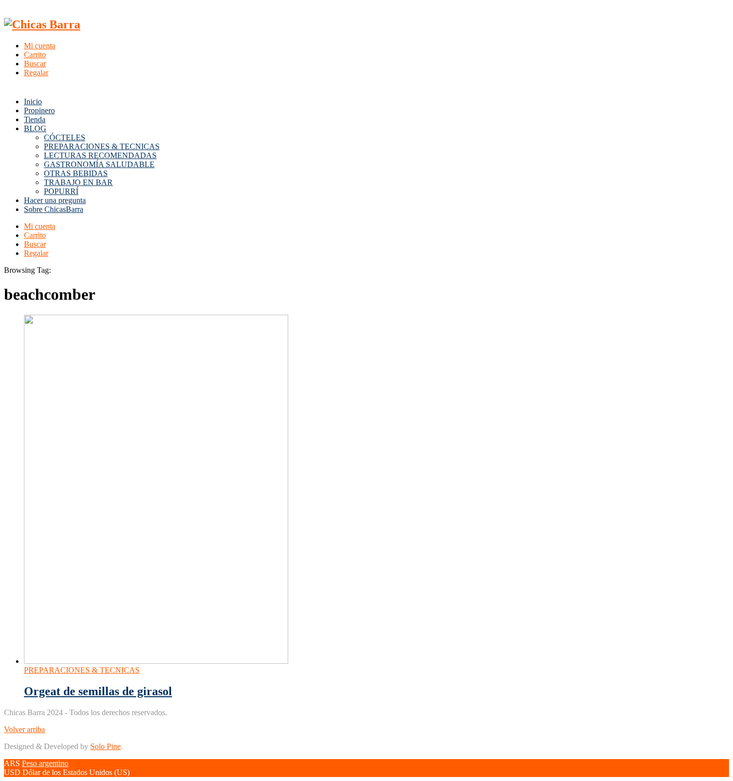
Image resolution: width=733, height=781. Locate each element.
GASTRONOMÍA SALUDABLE (99, 164)
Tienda (34, 119)
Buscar (35, 63)
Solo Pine (105, 746)
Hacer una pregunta (55, 200)
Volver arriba (24, 729)
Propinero (39, 110)
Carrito (35, 54)
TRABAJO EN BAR (78, 182)
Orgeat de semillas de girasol (98, 691)
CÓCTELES (64, 137)
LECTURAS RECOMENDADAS (100, 155)
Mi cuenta (39, 45)
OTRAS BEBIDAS (76, 173)
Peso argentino (45, 763)
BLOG (35, 128)
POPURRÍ (61, 191)
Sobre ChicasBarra (53, 209)
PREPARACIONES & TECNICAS (102, 146)
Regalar (36, 72)
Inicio (33, 101)
